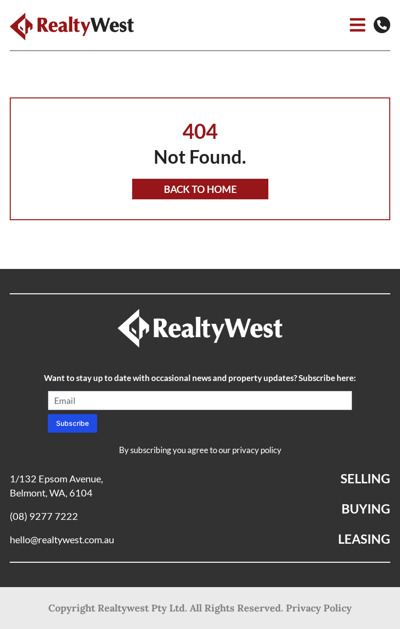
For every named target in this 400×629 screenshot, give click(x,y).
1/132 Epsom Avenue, (56, 478)
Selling (365, 478)
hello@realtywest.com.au (62, 539)
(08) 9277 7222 (44, 516)
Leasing (364, 539)
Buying (365, 508)
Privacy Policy (319, 608)
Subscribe (72, 423)
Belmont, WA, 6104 (51, 492)
